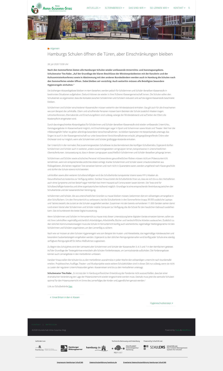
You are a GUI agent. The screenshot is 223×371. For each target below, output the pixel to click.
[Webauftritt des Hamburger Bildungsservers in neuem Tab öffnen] (71, 348)
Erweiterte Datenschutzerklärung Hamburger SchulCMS (144, 362)
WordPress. (186, 330)
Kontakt (36, 324)
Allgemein (54, 48)
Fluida (177, 330)
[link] (189, 7)
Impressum (51, 324)
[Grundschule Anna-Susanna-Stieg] (51, 7)
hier (70, 286)
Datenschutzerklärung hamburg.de (103, 362)
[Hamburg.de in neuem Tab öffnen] (97, 348)
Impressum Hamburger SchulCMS (70, 362)
